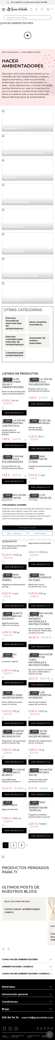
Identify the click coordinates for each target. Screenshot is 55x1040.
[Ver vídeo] (27, 23)
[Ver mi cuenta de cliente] (36, 9)
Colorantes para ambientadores (14, 354)
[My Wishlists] (31, 9)
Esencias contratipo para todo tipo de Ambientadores (14, 340)
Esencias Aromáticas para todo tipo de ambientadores (14, 323)
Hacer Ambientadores (30, 52)
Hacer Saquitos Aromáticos (37, 323)
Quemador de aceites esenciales (37, 341)
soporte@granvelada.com (37, 1017)
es (48, 9)
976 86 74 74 (10, 1017)
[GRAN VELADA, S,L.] (17, 9)
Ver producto (14, 413)
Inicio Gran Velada (10, 52)
